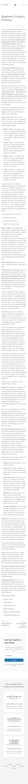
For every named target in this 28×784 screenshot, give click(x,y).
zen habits (4, 5)
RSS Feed (14, 768)
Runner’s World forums (10, 221)
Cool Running (7, 602)
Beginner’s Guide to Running (11, 612)
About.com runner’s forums (11, 224)
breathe (24, 5)
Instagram (18, 764)
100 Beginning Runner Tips (11, 615)
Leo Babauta (20, 25)
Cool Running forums (9, 218)
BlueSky (14, 766)
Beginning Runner (8, 609)
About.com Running (9, 605)
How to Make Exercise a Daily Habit (12, 257)
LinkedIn (22, 766)
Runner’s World (8, 599)
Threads (6, 766)
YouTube (9, 764)
